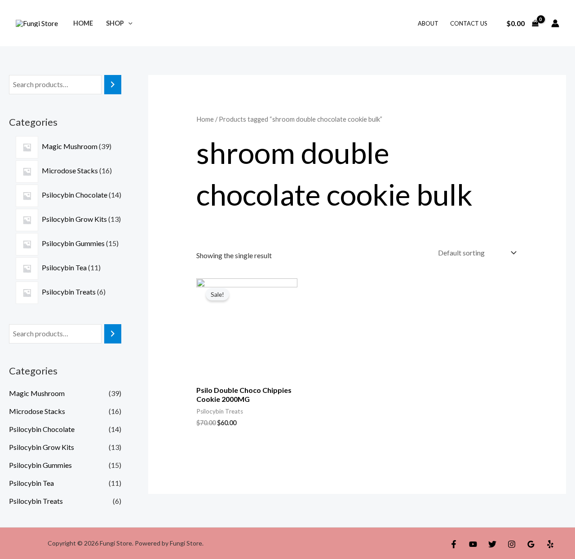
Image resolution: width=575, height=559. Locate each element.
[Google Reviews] (531, 544)
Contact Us (468, 23)
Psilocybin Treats (36, 501)
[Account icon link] (555, 23)
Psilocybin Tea (31, 483)
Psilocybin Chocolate (42, 429)
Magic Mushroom (37, 393)
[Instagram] (512, 544)
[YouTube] (473, 544)
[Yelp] (550, 544)
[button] (128, 23)
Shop (115, 23)
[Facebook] (454, 544)
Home (83, 23)
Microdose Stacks (37, 411)
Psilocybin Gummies (40, 465)
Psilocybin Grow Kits (41, 447)
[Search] (112, 84)
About (428, 23)
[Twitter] (492, 544)
